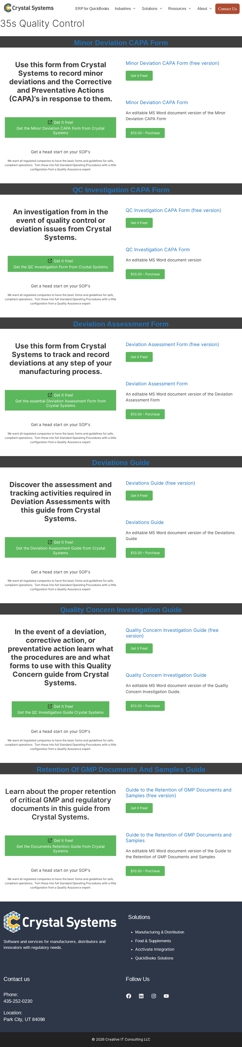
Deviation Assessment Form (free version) (172, 344)
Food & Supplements (153, 941)
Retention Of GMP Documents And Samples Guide (121, 769)
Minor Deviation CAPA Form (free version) (172, 63)
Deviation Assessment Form (121, 324)
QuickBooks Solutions (154, 958)
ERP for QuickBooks (92, 9)
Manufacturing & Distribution (159, 932)
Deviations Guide (121, 462)
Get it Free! (139, 76)
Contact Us (227, 8)
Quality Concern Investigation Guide (121, 610)
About (202, 9)
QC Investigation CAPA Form (121, 190)
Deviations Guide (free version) (160, 483)
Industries (123, 9)
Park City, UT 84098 (24, 1019)
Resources (177, 9)
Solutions (149, 9)
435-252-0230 (18, 1001)
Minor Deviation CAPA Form (121, 43)
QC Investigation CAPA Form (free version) (173, 210)
